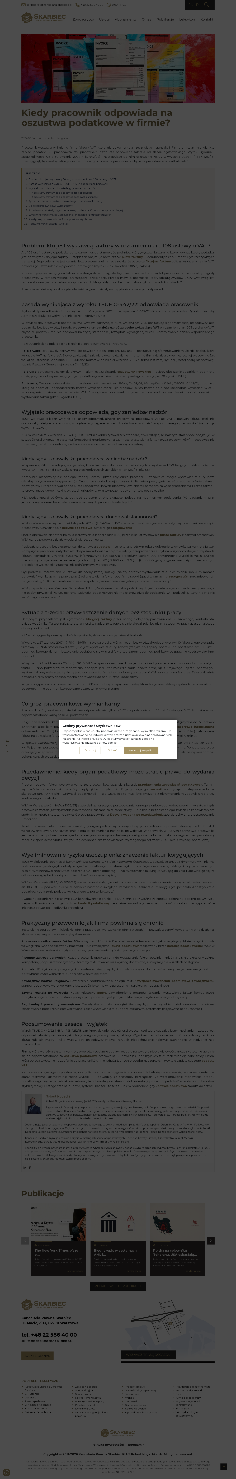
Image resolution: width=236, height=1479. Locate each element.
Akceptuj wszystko (141, 750)
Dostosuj (90, 750)
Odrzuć (112, 750)
